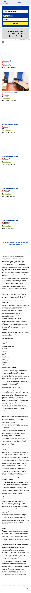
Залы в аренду (26, 590)
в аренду (5, 2)
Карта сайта (26, 585)
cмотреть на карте (6, 65)
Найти (16, 23)
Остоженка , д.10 (6, 61)
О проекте (4, 585)
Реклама (20, 585)
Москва (19, 2)
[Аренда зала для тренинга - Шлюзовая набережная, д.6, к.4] (15, 81)
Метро (6, 16)
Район (11, 16)
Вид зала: (5, 9)
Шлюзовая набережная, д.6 (10, 92)
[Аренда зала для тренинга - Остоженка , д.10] (15, 50)
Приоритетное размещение (24, 39)
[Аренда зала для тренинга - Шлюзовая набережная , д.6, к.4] (15, 209)
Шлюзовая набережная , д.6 (10, 220)
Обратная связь (12, 585)
